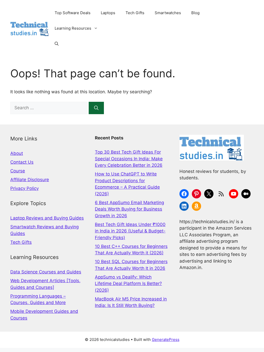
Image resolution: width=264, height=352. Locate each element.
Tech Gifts (135, 12)
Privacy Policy (24, 188)
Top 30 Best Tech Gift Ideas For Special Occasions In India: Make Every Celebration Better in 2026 (129, 158)
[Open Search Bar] (57, 44)
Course (17, 170)
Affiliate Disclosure (29, 179)
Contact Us (22, 162)
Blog (195, 12)
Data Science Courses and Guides (45, 271)
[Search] (96, 108)
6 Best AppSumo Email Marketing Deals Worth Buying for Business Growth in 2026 (129, 209)
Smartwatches (168, 12)
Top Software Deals (72, 12)
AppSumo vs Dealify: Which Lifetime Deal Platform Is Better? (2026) (128, 283)
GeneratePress (165, 339)
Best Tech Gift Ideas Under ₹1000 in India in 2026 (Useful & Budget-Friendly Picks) (130, 231)
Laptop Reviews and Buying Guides (47, 218)
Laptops (108, 12)
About (16, 153)
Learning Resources (73, 28)
